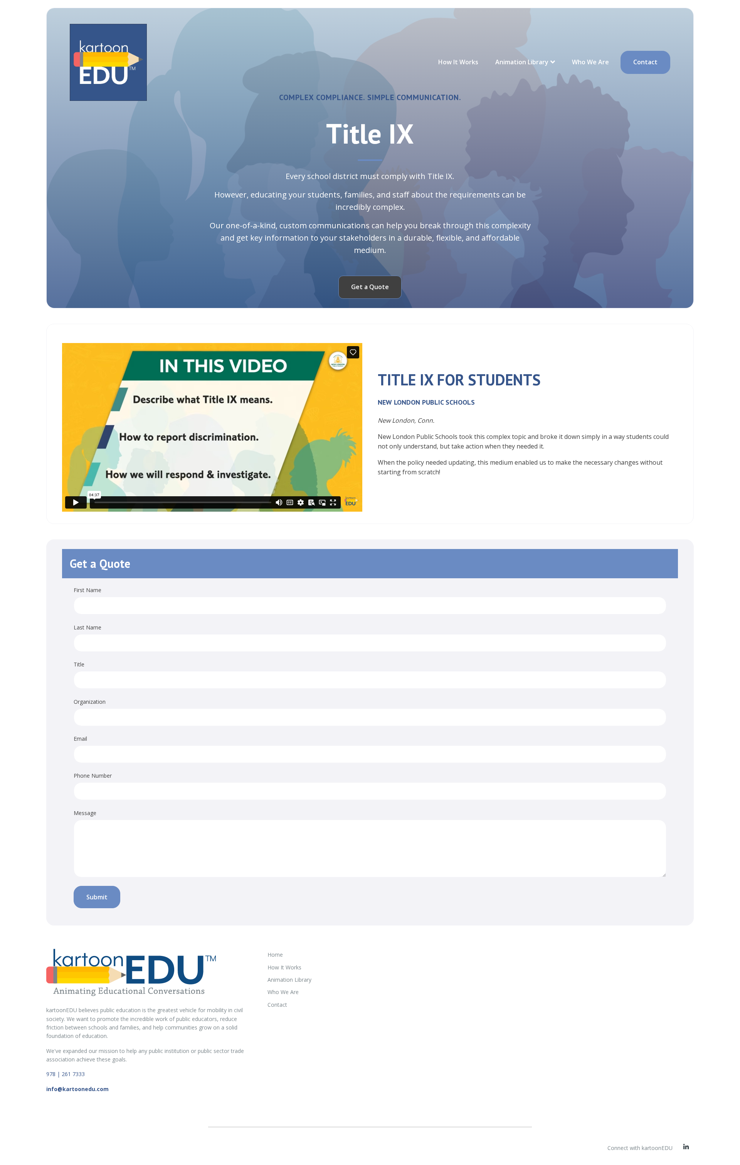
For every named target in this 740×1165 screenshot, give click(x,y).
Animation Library (521, 62)
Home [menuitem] (275, 954)
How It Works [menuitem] (284, 967)
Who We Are (590, 62)
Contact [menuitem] (277, 1004)
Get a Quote (370, 287)
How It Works (458, 62)
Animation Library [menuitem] (289, 979)
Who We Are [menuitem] (283, 992)
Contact (645, 62)
